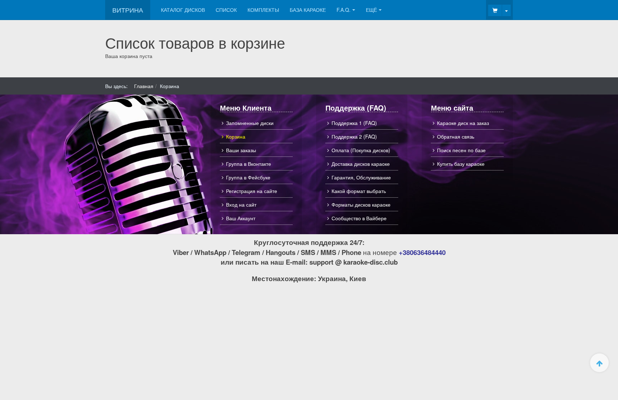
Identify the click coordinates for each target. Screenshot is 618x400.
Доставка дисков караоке (361, 163)
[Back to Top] (599, 362)
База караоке (308, 9)
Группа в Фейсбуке (248, 177)
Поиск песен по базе (461, 150)
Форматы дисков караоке (361, 204)
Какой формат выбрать (359, 190)
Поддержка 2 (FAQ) (354, 136)
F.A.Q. (343, 9)
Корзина (235, 136)
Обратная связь (455, 136)
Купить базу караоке (461, 163)
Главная (143, 86)
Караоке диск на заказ (463, 122)
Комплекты (263, 9)
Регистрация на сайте (251, 190)
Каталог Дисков (183, 9)
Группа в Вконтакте (248, 163)
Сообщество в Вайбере (359, 218)
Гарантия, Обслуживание (361, 177)
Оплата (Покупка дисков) (361, 150)
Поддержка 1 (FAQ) (354, 122)
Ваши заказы (241, 150)
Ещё (371, 9)
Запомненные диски (250, 122)
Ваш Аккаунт (240, 218)
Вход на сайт (241, 204)
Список (226, 9)
